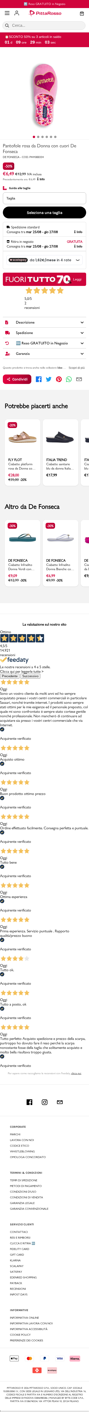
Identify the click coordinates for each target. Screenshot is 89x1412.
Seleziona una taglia (44, 212)
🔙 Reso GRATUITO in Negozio (44, 4)
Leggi (77, 279)
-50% (8, 166)
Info (42, 179)
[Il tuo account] (16, 13)
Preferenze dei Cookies (26, 1340)
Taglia (10, 198)
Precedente (10, 676)
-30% (12, 526)
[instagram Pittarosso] (44, 1102)
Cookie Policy (20, 1334)
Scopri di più (77, 368)
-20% (12, 425)
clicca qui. (76, 1073)
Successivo (30, 676)
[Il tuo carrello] (82, 14)
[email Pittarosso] (60, 1102)
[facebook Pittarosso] (29, 1102)
